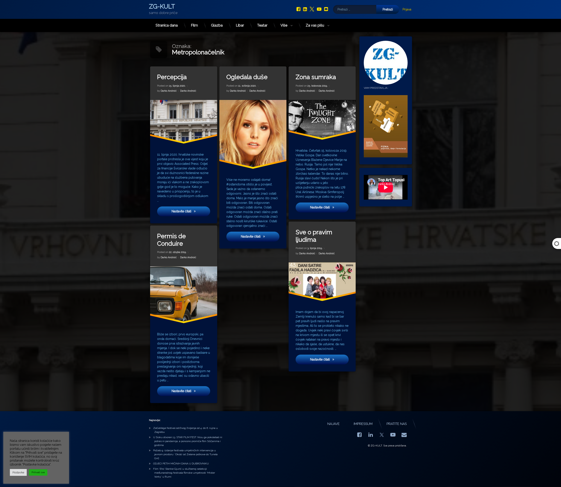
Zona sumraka (316, 77)
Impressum (363, 424)
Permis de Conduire (171, 240)
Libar (240, 25)
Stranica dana (167, 25)
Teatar (262, 25)
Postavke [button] (18, 472)
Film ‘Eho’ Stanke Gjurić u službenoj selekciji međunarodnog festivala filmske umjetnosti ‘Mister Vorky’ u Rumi (184, 472)
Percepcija (172, 77)
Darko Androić (169, 90)
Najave (333, 424)
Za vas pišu (315, 25)
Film (194, 25)
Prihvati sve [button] (38, 472)
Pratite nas (397, 424)
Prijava (407, 9)
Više (283, 25)
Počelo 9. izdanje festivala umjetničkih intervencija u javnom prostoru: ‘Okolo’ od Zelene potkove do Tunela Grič (185, 454)
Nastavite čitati (189, 211)
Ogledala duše (247, 77)
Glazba (217, 25)
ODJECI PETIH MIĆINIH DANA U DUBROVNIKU (181, 463)
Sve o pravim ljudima (314, 236)
